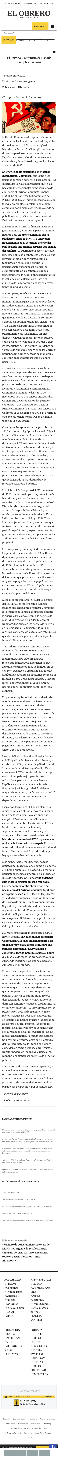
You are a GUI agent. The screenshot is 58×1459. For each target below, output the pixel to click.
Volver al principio (30, 1391)
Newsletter (35, 1423)
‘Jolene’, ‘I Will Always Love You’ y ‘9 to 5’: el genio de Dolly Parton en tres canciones (26, 1161)
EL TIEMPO (11, 1354)
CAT (51, 3)
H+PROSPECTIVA (40, 1279)
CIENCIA (9, 1334)
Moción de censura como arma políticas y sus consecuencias (27, 1206)
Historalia (23, 87)
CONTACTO (37, 1342)
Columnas (12, 1288)
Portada (6, 1418)
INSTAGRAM (37, 1358)
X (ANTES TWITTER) (36, 1352)
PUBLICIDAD (38, 1370)
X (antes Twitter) (14, 1433)
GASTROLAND (13, 1338)
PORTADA (36, 1330)
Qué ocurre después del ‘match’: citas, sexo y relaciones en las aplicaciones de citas (27, 1170)
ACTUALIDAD (12, 1279)
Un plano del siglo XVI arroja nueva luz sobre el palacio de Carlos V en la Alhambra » (25, 1256)
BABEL (8, 1342)
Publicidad (10, 1423)
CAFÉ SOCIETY (13, 1346)
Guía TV (38, 1433)
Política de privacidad (20, 1428)
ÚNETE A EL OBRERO (37, 1364)
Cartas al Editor (15, 1308)
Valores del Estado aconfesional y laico (18, 1213)
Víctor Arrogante (25, 81)
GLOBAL (9, 1312)
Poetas (36, 1296)
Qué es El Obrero (19, 1418)
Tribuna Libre (14, 1292)
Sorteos (48, 1433)
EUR (40, 3)
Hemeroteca (23, 1423)
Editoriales (12, 1296)
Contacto (33, 1418)
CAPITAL (9, 1316)
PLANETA (36, 1316)
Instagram (28, 1433)
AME (46, 3)
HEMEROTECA (39, 1374)
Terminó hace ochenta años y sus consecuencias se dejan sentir (28, 1220)
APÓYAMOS (50, 1396)
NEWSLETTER (38, 1346)
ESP (34, 3)
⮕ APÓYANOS (40, 26)
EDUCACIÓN (12, 1330)
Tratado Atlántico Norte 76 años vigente (18, 1199)
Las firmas (12, 1304)
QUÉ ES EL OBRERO (36, 1336)
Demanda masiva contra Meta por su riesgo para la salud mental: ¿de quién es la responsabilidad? (28, 1131)
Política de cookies (39, 1428)
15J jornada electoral (10, 1192)
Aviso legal (47, 1423)
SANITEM (36, 1320)
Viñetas (10, 1300)
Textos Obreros (41, 1304)
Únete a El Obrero (47, 1418)
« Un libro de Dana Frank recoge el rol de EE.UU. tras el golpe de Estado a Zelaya (26, 1246)
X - (22, 1396)
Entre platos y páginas (39, 1310)
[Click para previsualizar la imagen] (29, 117)
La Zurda (29, 1437)
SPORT (8, 1350)
